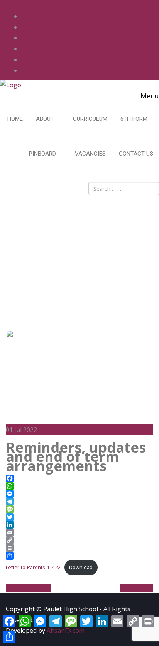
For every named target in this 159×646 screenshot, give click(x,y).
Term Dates (136, 27)
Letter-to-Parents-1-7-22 (33, 567)
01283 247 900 (31, 5)
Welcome (140, 16)
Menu (149, 95)
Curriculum (90, 118)
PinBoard (43, 153)
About (46, 118)
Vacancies (90, 153)
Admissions (136, 38)
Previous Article (28, 588)
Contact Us (137, 70)
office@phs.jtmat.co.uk (92, 5)
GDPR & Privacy (131, 59)
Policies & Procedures (122, 48)
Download (81, 567)
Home (15, 118)
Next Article (136, 588)
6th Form (134, 118)
